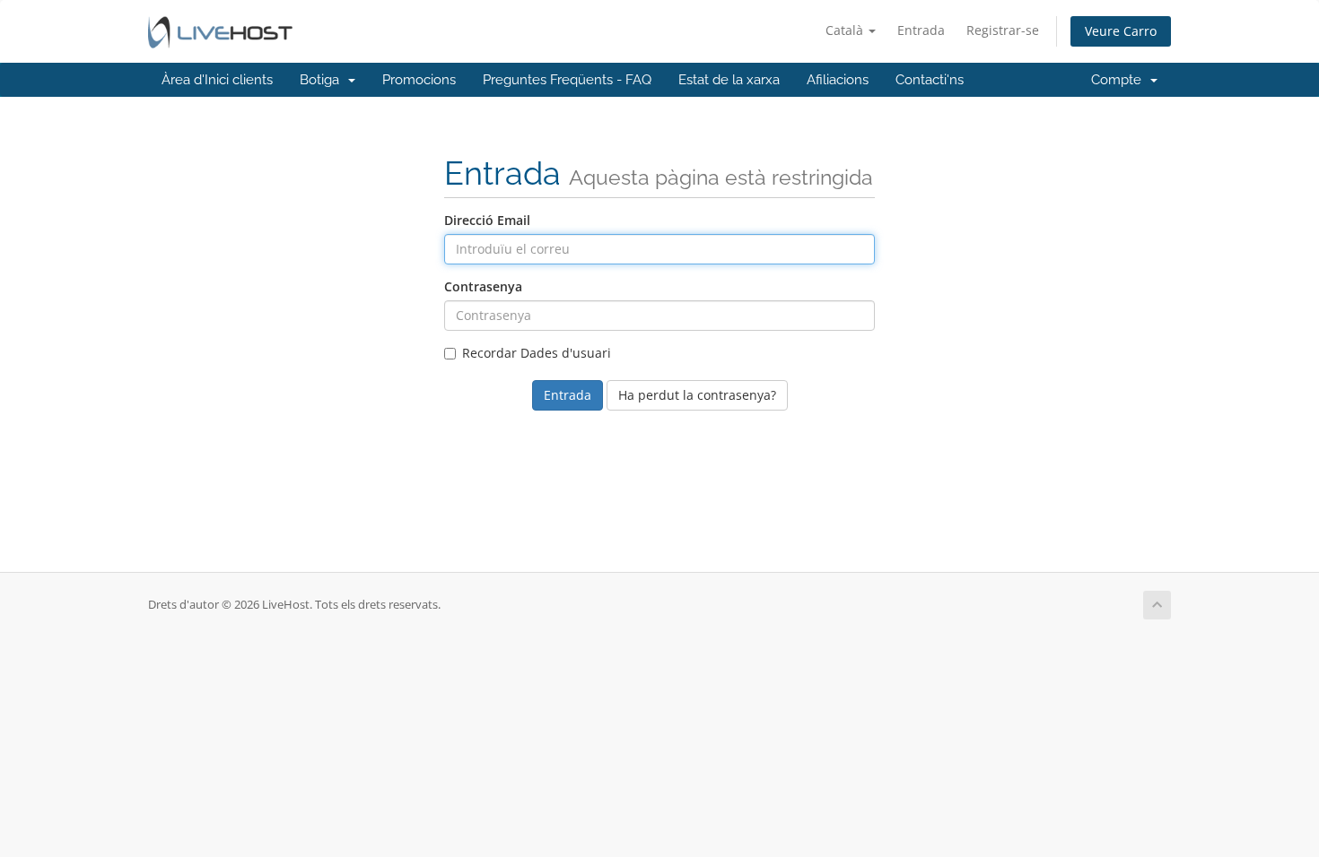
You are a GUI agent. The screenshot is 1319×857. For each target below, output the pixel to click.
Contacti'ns (929, 80)
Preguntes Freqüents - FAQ (567, 80)
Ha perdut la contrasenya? (697, 394)
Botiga (323, 80)
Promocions (419, 80)
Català (846, 30)
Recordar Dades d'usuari (536, 352)
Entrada (921, 30)
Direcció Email (487, 220)
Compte (1120, 80)
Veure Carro (1121, 30)
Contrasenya (483, 286)
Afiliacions (838, 80)
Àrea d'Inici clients (217, 80)
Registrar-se (1002, 30)
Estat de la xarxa (729, 80)
